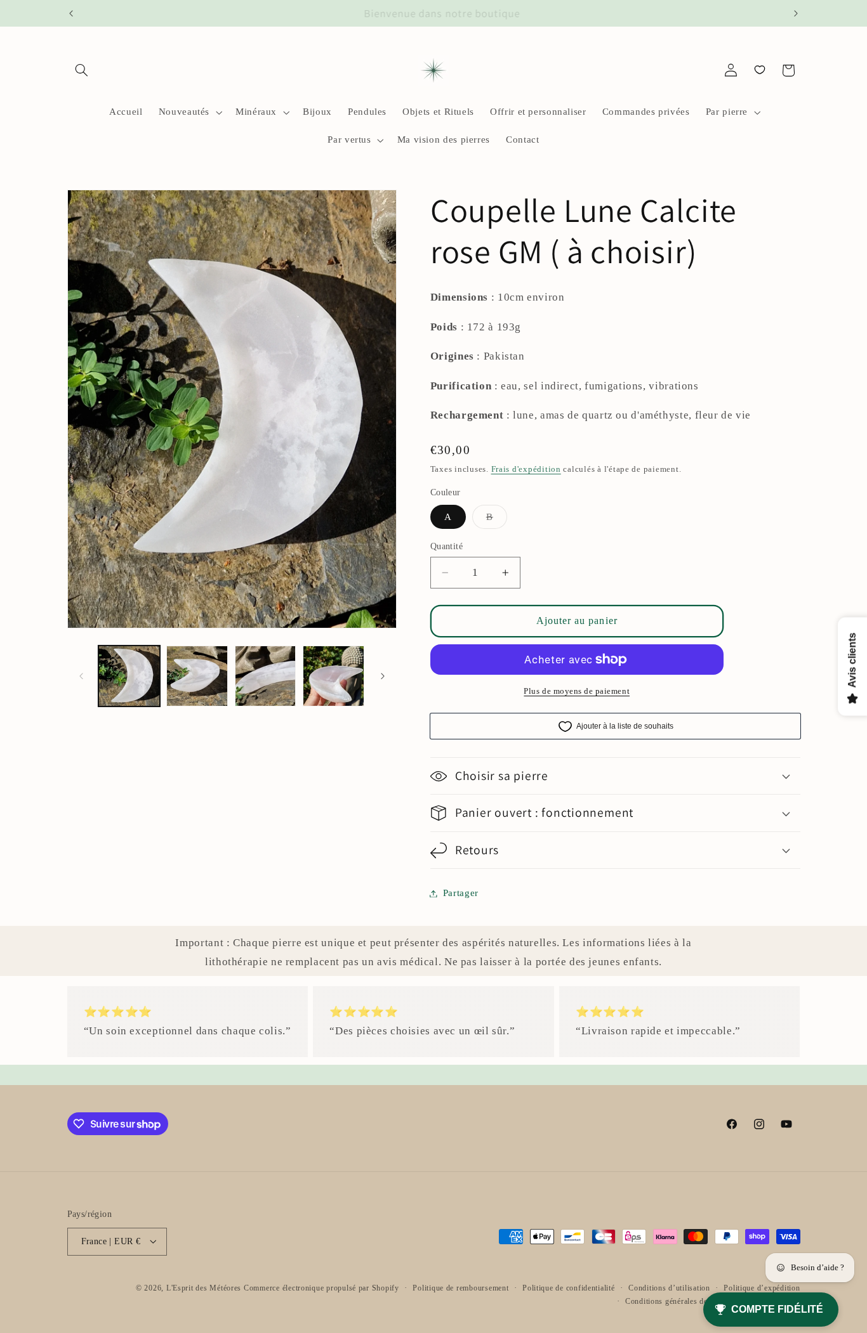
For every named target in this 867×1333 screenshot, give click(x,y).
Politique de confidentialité (568, 1287)
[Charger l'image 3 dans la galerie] (265, 676)
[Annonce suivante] (796, 13)
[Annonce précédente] (71, 13)
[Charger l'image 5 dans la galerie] (333, 676)
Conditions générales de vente (676, 1300)
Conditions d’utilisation (669, 1287)
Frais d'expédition (526, 469)
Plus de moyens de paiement (577, 691)
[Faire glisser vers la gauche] (81, 676)
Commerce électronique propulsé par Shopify (321, 1287)
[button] (81, 70)
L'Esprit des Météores (203, 1287)
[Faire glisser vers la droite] (383, 676)
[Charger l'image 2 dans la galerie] (197, 676)
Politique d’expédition (762, 1287)
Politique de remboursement (460, 1287)
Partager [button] (461, 893)
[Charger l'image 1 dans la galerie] (129, 676)
